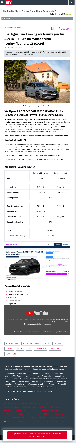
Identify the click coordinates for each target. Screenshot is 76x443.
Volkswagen (41, 349)
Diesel (46, 344)
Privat (20, 349)
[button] (8, 2)
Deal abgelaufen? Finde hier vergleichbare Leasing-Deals (38, 435)
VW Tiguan (30, 135)
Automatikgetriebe (31, 344)
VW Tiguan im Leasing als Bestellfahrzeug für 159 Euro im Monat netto (32, 403)
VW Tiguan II (11, 354)
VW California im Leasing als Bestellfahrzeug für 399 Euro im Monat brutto (33, 414)
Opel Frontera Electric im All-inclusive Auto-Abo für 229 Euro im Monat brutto (35, 417)
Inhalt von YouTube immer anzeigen (38, 324)
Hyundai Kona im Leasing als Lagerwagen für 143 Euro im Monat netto (32, 407)
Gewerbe (57, 344)
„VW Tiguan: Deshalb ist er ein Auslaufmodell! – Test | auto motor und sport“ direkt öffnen (40, 332)
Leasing (9, 349)
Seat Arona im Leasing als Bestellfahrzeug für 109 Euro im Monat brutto (32, 410)
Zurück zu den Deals (14, 27)
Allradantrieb (12, 344)
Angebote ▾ (6, 18)
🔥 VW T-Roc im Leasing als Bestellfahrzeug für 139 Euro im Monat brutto (33, 421)
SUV (32, 144)
